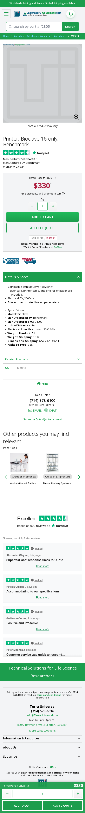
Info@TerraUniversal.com (43, 715)
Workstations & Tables (23, 483)
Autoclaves (60, 36)
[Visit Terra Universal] (16, 13)
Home (6, 36)
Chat (53, 410)
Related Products (16, 359)
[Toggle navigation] (6, 13)
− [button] (32, 206)
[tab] (42, 277)
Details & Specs (16, 277)
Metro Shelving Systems (57, 483)
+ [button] (53, 206)
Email (37, 410)
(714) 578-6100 (42, 400)
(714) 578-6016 (42, 711)
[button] (78, 118)
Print (44, 384)
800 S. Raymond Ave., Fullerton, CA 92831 (42, 725)
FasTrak (57, 247)
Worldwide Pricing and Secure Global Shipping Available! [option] (42, 3)
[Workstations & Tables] (26, 462)
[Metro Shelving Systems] (59, 462)
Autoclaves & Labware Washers (32, 36)
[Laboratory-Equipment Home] (42, 13)
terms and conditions (49, 694)
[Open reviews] (34, 153)
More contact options (42, 730)
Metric (21, 368)
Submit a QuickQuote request (42, 419)
